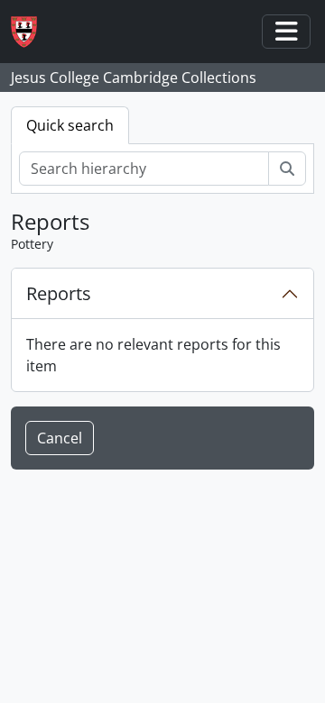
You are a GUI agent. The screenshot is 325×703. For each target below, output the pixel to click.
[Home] (31, 32)
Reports (58, 293)
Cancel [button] (59, 438)
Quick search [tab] (70, 125)
